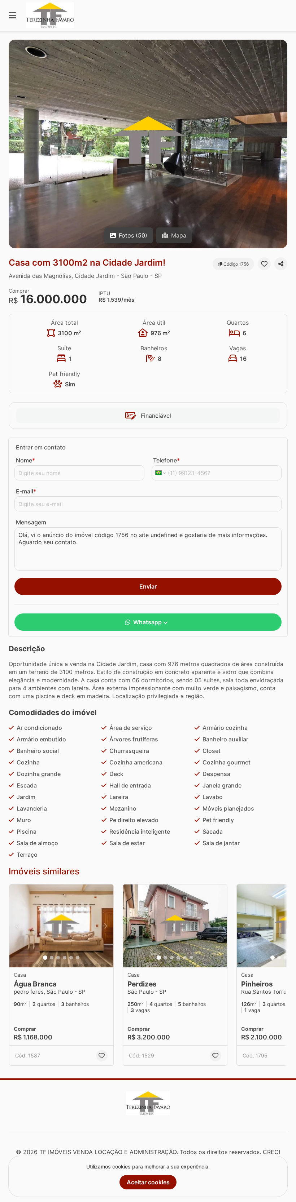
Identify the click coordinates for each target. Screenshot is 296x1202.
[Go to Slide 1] (45, 957)
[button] (148, 144)
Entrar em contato (41, 447)
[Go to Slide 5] (71, 957)
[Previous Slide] (15, 144)
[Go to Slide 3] (58, 957)
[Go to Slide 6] (77, 957)
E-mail (26, 491)
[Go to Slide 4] (64, 957)
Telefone (166, 460)
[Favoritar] (264, 263)
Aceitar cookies (148, 1182)
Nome (25, 460)
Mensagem (31, 522)
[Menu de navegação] (12, 15)
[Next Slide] (281, 144)
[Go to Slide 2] (51, 957)
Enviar (148, 586)
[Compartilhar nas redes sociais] (280, 263)
